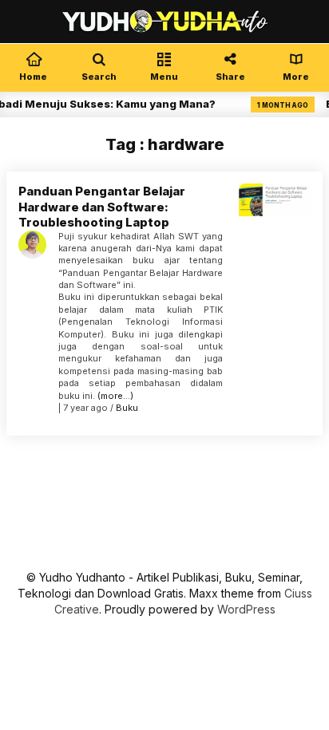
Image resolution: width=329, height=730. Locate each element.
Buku (127, 407)
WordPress (246, 609)
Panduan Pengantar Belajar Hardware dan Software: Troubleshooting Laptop (101, 206)
